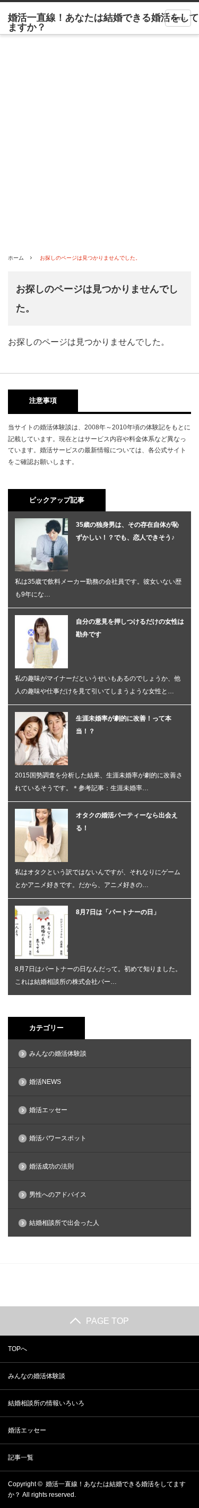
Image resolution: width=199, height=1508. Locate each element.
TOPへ (17, 1349)
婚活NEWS (45, 1082)
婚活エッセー (48, 1110)
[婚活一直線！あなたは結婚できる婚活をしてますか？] (103, 22)
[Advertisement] (99, 139)
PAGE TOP (107, 1320)
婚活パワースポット (57, 1138)
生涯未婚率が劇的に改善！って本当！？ (123, 725)
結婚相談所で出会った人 (64, 1223)
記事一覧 (20, 1457)
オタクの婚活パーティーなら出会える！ (127, 821)
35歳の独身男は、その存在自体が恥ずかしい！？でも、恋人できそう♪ (127, 531)
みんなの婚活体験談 (57, 1053)
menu (178, 18)
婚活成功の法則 (51, 1166)
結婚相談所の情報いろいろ (46, 1403)
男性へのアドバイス (57, 1194)
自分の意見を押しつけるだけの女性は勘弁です (130, 628)
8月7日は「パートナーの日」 (118, 912)
